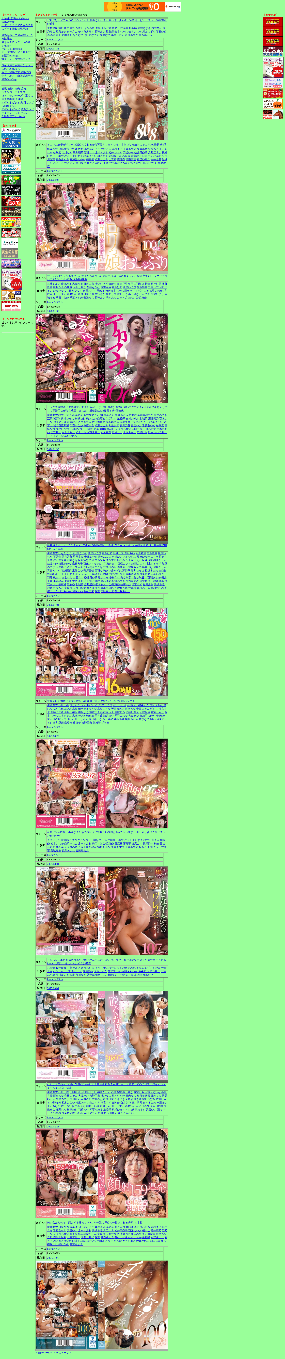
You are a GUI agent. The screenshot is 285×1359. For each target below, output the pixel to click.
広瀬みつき (78, 715)
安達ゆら (128, 152)
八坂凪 (79, 28)
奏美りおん (117, 35)
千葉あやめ (129, 149)
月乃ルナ (61, 31)
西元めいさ (154, 574)
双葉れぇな (154, 1095)
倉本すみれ (121, 31)
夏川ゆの (61, 974)
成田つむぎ (119, 705)
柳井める (143, 705)
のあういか (76, 1113)
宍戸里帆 (125, 283)
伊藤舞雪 (63, 149)
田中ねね (153, 432)
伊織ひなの (67, 418)
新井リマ (89, 152)
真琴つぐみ (57, 712)
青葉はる (100, 28)
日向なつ (131, 1095)
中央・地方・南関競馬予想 (17, 75)
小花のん (158, 156)
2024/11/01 (53, 1257)
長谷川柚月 (93, 587)
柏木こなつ (68, 1102)
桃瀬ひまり (157, 294)
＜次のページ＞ (62, 1352)
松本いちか (135, 31)
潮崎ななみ (73, 560)
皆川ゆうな (90, 708)
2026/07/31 (53, 48)
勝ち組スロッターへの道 (16, 42)
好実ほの (86, 560)
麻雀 (24, 88)
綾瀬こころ (101, 159)
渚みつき (119, 581)
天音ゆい (151, 1109)
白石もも (102, 418)
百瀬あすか (131, 35)
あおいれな (71, 435)
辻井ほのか (109, 567)
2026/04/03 (53, 179)
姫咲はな (142, 432)
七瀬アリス (59, 422)
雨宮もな (130, 708)
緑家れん (108, 712)
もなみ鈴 (89, 28)
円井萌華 (123, 28)
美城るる (106, 149)
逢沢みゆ (66, 283)
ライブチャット (10, 112)
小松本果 (112, 28)
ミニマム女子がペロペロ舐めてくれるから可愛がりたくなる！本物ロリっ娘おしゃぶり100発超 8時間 (107, 144)
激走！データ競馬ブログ (16, 59)
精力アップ (27, 109)
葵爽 (97, 591)
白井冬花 (156, 28)
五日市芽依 (53, 418)
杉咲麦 (57, 152)
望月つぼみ (148, 1099)
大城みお (145, 712)
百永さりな (90, 563)
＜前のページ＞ (44, 1352)
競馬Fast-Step (8, 79)
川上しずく (148, 31)
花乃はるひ (142, 1106)
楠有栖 (133, 28)
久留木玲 (111, 560)
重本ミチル (96, 712)
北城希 (143, 418)
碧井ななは (93, 287)
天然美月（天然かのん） (134, 422)
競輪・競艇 (14, 88)
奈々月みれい (75, 31)
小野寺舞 (55, 1102)
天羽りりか (115, 156)
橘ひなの (91, 418)
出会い (25, 112)
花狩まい (100, 31)
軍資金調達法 (9, 99)
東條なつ (105, 35)
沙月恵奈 (69, 162)
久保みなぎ (65, 708)
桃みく (57, 577)
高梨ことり (104, 708)
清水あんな (112, 297)
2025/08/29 (53, 736)
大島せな (133, 715)
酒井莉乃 (153, 418)
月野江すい (154, 152)
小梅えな (114, 577)
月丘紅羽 (156, 283)
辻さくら (103, 577)
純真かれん (160, 560)
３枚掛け (6, 45)
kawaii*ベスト (55, 39)
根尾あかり (65, 563)
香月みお (148, 584)
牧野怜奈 (119, 574)
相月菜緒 (142, 574)
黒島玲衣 (77, 283)
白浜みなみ (71, 843)
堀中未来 (88, 591)
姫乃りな (81, 162)
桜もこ (155, 149)
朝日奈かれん (158, 1240)
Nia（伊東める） (104, 415)
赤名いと (94, 149)
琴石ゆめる (112, 422)
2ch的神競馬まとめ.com (15, 18)
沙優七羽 (125, 1234)
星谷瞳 (110, 31)
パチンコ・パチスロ (13, 92)
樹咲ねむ (80, 418)
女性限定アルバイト (13, 116)
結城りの (117, 432)
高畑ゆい (132, 705)
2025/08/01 (53, 864)
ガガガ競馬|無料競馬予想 (16, 72)
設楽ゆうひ (90, 156)
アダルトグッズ (10, 109)
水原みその (129, 432)
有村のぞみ (132, 418)
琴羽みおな (121, 715)
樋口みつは (123, 560)
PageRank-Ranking (11, 48)
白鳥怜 (71, 28)
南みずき (83, 712)
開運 (20, 99)
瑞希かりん (160, 567)
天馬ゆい (61, 567)
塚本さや (52, 149)
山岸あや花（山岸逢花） (99, 428)
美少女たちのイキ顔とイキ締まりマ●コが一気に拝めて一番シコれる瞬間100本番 (94, 1222)
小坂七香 (63, 705)
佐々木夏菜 (98, 422)
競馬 (4, 88)
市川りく (88, 31)
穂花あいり (90, 1240)
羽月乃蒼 (102, 156)
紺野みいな (65, 591)
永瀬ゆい (117, 556)
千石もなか (62, 297)
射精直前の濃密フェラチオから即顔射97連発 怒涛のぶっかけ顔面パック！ (91, 700)
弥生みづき (160, 415)
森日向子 (77, 563)
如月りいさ (92, 1106)
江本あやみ (98, 560)
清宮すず (137, 584)
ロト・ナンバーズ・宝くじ (17, 95)
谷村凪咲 (83, 149)
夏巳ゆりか (143, 159)
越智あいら (145, 35)
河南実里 (131, 159)
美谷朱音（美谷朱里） (133, 577)
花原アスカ (90, 1113)
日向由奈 (64, 35)
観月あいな (95, 719)
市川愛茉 (58, 722)
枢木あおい (102, 584)
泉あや (71, 584)
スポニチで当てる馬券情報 (17, 25)
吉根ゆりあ (157, 581)
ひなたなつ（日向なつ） (84, 35)
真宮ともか (121, 162)
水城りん (105, 1106)
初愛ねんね (121, 587)
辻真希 (112, 159)
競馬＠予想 (8, 21)
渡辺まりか (127, 974)
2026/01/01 (53, 604)
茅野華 (146, 283)
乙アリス (58, 162)
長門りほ (97, 843)
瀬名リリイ (131, 290)
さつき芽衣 (84, 422)
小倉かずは (112, 283)
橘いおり (100, 283)
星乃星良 (78, 556)
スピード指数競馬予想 (14, 28)
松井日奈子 (140, 152)
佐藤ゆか (125, 584)
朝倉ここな (96, 567)
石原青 (54, 35)
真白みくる (62, 159)
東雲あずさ (144, 28)
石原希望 (63, 425)
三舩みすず (149, 428)
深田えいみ (137, 560)
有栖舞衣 (131, 415)
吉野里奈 (89, 584)
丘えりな (58, 435)
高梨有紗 (77, 708)
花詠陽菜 (66, 570)
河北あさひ (104, 1240)
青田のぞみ (142, 708)
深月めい (77, 591)
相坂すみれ (151, 570)
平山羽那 (136, 283)
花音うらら (82, 574)
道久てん (100, 974)
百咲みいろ (124, 563)
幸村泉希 (52, 28)
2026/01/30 (53, 311)
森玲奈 (121, 159)
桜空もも (88, 425)
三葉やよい (62, 156)
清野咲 (62, 28)
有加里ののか (77, 159)
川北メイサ (151, 563)
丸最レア (153, 287)
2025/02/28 (53, 1126)
